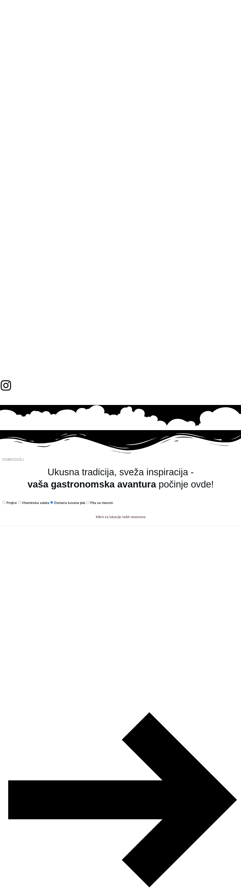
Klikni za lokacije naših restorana (120, 517)
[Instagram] (6, 385)
